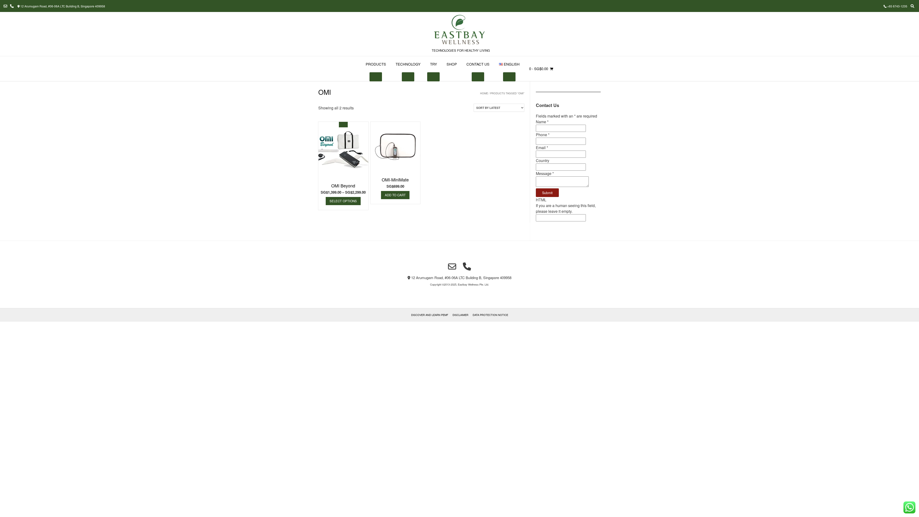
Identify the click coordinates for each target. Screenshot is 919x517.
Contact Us (477, 64)
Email (542, 147)
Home (484, 93)
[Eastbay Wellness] (459, 30)
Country (542, 160)
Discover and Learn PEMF (429, 315)
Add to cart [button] (395, 195)
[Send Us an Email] (5, 6)
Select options (343, 201)
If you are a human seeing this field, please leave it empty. (566, 208)
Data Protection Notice (490, 315)
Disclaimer (460, 315)
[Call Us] (12, 6)
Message (545, 173)
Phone (542, 134)
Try (433, 64)
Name (542, 121)
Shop (452, 64)
